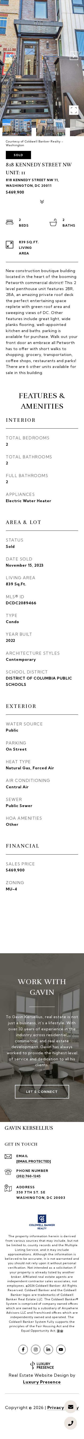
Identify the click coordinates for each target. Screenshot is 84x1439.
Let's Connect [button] (42, 1092)
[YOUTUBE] (61, 1349)
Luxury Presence (42, 1382)
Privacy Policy (63, 1407)
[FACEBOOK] (23, 1349)
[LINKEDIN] (48, 1349)
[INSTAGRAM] (35, 1349)
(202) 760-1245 (28, 1176)
